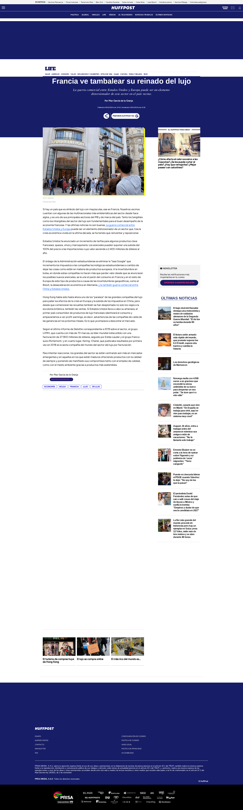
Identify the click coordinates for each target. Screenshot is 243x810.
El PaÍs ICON (127, 801)
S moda (139, 801)
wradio (116, 797)
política (75, 15)
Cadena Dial (138, 797)
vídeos (112, 15)
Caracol (171, 793)
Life (50, 69)
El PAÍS (89, 793)
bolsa (62, 386)
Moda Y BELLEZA (135, 74)
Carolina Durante (112, 2)
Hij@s (116, 74)
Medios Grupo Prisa (64, 802)
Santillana (116, 793)
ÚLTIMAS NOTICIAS (164, 15)
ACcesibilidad (128, 753)
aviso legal (127, 745)
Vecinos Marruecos (55, 2)
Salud (47, 74)
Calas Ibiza (140, 2)
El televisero (125, 15)
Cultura (123, 74)
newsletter (40, 749)
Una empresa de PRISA (64, 795)
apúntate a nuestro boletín (179, 282)
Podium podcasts (115, 801)
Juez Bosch (152, 2)
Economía (49, 386)
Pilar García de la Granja (121, 100)
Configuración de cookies (134, 736)
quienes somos (41, 740)
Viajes (73, 74)
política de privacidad (131, 749)
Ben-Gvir (99, 2)
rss (36, 753)
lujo (85, 386)
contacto (39, 745)
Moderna (101, 801)
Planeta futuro (158, 797)
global (85, 15)
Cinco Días (127, 797)
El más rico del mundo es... (126, 659)
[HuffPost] (44, 728)
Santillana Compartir (131, 793)
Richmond (87, 801)
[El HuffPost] (123, 7)
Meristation (165, 801)
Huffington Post (93, 797)
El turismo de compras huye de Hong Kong (58, 660)
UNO (108, 797)
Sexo (146, 74)
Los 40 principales (103, 793)
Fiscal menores (72, 2)
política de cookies (130, 740)
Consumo (65, 74)
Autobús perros (165, 2)
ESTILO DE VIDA (106, 74)
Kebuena (169, 797)
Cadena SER (143, 793)
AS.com (152, 793)
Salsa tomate (127, 2)
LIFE (104, 15)
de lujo (96, 386)
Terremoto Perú (87, 2)
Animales (55, 74)
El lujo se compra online (90, 659)
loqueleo (151, 801)
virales (96, 15)
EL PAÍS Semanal (149, 797)
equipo (38, 736)
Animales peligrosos (198, 2)
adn (161, 793)
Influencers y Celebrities (88, 74)
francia (74, 386)
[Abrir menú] (3, 7)
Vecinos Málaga (181, 2)
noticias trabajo (144, 15)
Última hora (225, 7)
